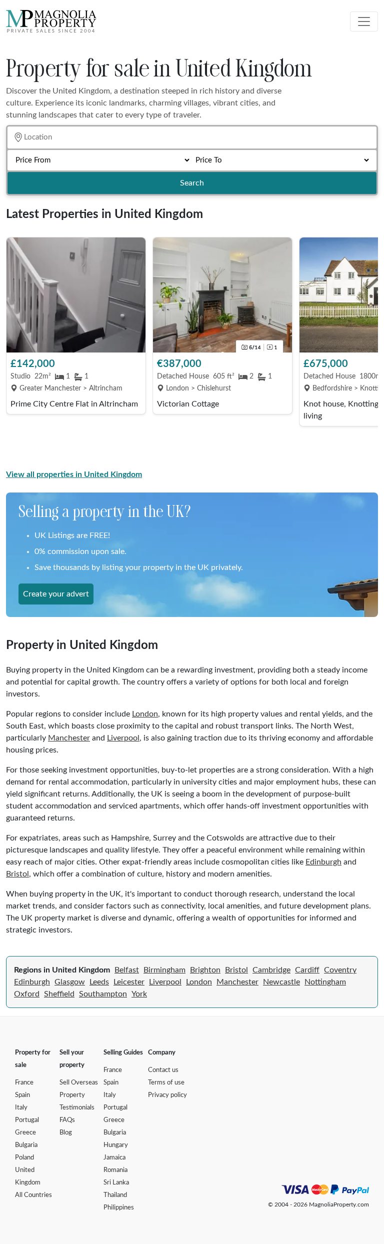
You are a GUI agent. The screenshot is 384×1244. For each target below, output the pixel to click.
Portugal (27, 1120)
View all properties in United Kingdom (74, 474)
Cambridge (271, 970)
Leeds (99, 982)
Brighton (205, 970)
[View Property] (76, 295)
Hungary (116, 1145)
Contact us (163, 1070)
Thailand (115, 1195)
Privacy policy (167, 1095)
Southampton (103, 994)
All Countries (33, 1195)
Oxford (27, 994)
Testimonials (77, 1107)
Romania (116, 1170)
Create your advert (56, 594)
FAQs (67, 1120)
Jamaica (115, 1157)
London (145, 714)
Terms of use (166, 1083)
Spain (22, 1095)
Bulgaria (26, 1145)
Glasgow (69, 982)
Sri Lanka (116, 1183)
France (24, 1083)
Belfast (126, 970)
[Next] (365, 351)
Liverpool (123, 738)
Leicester (129, 982)
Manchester (69, 738)
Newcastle (281, 982)
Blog (66, 1133)
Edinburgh (324, 862)
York (139, 994)
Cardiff (307, 970)
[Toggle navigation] (364, 22)
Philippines (119, 1207)
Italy (21, 1107)
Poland (24, 1157)
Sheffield (59, 994)
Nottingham (325, 982)
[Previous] (18, 351)
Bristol (17, 874)
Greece (25, 1133)
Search (192, 183)
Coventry (340, 970)
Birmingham (165, 970)
